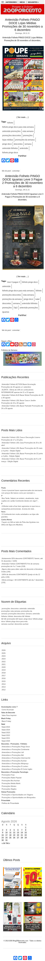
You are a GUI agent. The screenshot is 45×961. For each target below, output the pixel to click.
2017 (4, 676)
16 (3, 835)
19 (14, 835)
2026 (4, 650)
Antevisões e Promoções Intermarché (16, 758)
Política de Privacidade (10, 803)
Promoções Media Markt (11, 783)
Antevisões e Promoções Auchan (14, 761)
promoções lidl (12, 619)
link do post (6, 171)
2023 (4, 659)
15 (26, 832)
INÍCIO (22, 2)
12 (14, 832)
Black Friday (6, 721)
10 (6, 832)
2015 (4, 681)
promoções (28, 135)
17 (6, 835)
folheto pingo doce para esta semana (18, 127)
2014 (4, 684)
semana (28, 144)
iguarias (5, 312)
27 (18, 838)
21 (22, 835)
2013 (4, 687)
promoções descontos (11, 135)
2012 (4, 690)
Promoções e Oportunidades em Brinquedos (19, 797)
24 (6, 838)
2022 (4, 662)
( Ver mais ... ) (22, 117)
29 (26, 838)
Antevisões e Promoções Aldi (13, 755)
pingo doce (7, 144)
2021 (4, 664)
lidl (5, 619)
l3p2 (16, 308)
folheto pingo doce (10, 152)
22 (26, 835)
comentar (16, 171)
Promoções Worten (9, 786)
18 (10, 835)
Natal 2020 (6, 741)
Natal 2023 (6, 732)
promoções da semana (25, 140)
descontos (18, 144)
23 (3, 838)
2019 (4, 670)
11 (10, 832)
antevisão (24, 148)
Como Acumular (8, 710)
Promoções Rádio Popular (12, 778)
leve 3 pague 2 (13, 282)
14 (22, 832)
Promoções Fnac (8, 775)
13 (18, 832)
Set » (8, 843)
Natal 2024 (6, 727)
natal (37, 299)
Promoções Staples (9, 789)
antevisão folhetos (10, 148)
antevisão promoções (11, 131)
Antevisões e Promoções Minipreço (15, 763)
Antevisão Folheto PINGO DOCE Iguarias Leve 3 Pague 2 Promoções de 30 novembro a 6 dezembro (22, 181)
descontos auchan (21, 624)
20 (18, 835)
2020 (4, 667)
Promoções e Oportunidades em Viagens (17, 795)
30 (3, 840)
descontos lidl (19, 616)
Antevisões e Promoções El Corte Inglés (17, 769)
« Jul (3, 843)
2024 (4, 656)
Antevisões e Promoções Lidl (13, 752)
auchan (11, 624)
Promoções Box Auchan (11, 781)
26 (14, 838)
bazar (21, 619)
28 (22, 838)
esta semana (28, 131)
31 (6, 840)
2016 (4, 678)
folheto (10, 123)
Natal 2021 (6, 738)
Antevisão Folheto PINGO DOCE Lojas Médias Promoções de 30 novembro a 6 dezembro (22, 25)
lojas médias (7, 140)
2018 (4, 673)
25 (10, 838)
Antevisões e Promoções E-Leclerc (15, 766)
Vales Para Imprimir (9, 715)
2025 (4, 653)
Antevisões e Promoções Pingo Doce (16, 747)
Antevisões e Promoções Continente (15, 749)
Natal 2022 (6, 735)
